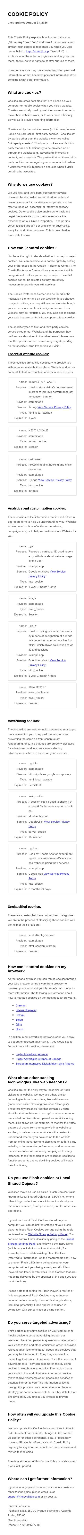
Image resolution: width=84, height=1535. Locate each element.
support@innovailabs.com (24, 1496)
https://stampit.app (37, 51)
